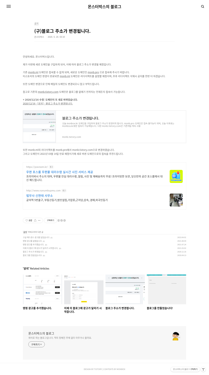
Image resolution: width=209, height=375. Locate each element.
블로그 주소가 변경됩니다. (33, 251)
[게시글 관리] (39, 220)
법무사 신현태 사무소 (39, 195)
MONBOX (121, 369)
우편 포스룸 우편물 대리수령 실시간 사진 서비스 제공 (59, 172)
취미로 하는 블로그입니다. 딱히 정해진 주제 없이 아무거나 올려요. (60, 337)
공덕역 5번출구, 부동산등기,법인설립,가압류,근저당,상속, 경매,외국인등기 (67, 200)
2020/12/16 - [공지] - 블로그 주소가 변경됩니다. (48, 103)
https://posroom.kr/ (37, 166)
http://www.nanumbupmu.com (43, 190)
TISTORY (98, 369)
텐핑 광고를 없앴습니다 (32, 241)
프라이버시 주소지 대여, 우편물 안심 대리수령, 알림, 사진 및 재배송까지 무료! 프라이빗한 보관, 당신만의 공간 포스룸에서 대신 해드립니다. (94, 178)
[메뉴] (8, 6)
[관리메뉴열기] (203, 369)
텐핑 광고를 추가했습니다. (33, 244)
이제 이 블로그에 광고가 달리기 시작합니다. (40, 248)
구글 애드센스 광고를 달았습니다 (36, 237)
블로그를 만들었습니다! (32, 255)
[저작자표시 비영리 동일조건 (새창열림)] (61, 220)
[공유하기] (35, 220)
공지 (25, 232)
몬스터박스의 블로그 (104, 6)
